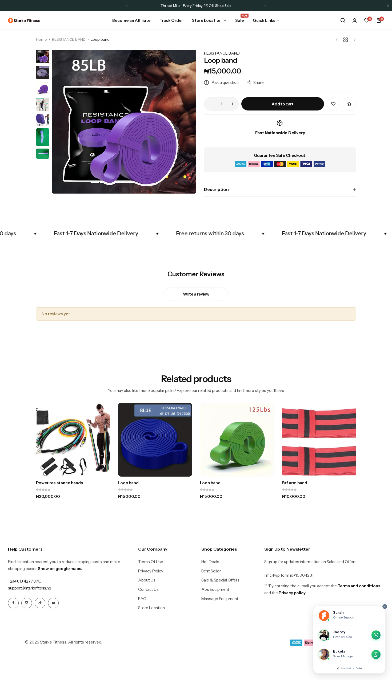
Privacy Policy (150, 571)
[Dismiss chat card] (385, 606)
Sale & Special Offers (220, 580)
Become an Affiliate (222, 5)
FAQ (142, 598)
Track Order (171, 20)
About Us (146, 580)
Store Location (207, 20)
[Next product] (353, 39)
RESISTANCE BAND (69, 39)
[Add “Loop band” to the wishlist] (333, 103)
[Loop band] (155, 440)
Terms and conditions (359, 585)
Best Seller (211, 571)
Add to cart (282, 103)
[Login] (354, 20)
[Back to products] (345, 40)
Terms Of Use (150, 561)
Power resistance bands (59, 483)
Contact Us (148, 589)
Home (41, 39)
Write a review (196, 294)
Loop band (128, 483)
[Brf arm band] (319, 440)
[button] (127, 6)
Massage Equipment (219, 598)
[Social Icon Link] (13, 603)
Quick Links (264, 20)
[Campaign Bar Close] (388, 5)
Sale (239, 20)
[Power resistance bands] (73, 440)
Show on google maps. (60, 568)
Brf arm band (294, 483)
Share (258, 82)
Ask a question (225, 82)
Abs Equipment (215, 589)
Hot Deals (210, 561)
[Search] (342, 20)
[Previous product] (338, 39)
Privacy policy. (292, 592)
